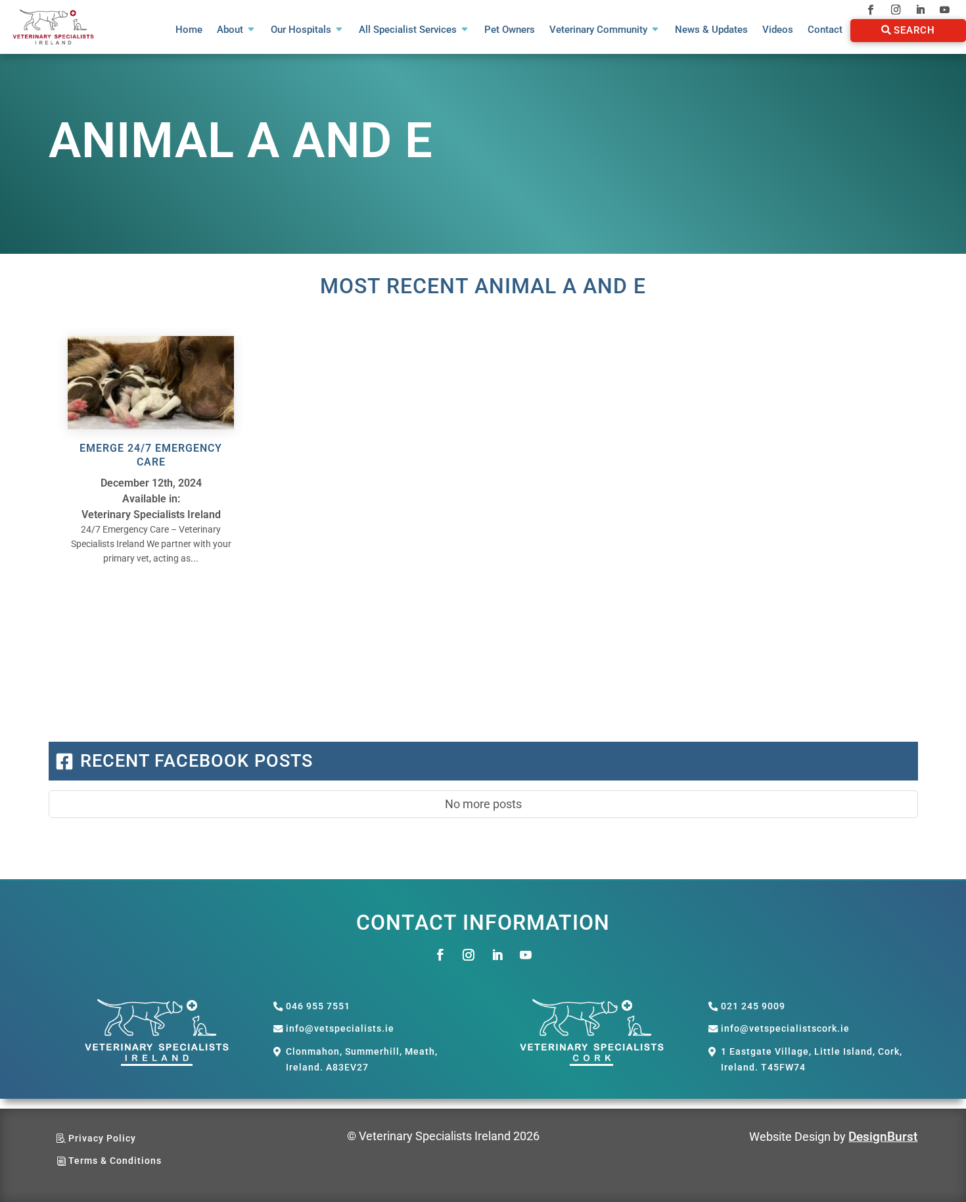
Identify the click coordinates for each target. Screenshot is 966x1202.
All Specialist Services (408, 30)
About (230, 30)
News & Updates (711, 30)
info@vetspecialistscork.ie (785, 1028)
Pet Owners (509, 30)
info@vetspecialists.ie (340, 1028)
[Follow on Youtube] (944, 9)
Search (914, 30)
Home (188, 30)
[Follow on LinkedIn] (920, 9)
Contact (825, 30)
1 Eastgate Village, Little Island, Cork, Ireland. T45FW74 (811, 1059)
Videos (777, 30)
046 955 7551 (318, 1006)
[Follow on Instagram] (895, 9)
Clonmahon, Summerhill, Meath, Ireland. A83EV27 (362, 1059)
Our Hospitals (301, 30)
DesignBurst (882, 1136)
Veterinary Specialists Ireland (151, 514)
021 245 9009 (753, 1006)
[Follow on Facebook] (871, 9)
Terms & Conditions (115, 1160)
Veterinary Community (598, 30)
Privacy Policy (102, 1138)
